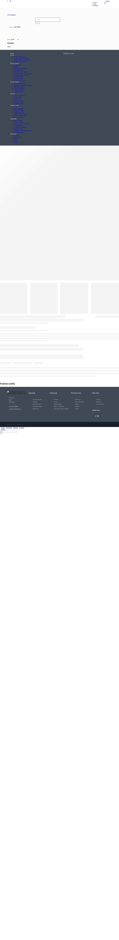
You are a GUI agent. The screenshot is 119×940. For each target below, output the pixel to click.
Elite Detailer (18, 137)
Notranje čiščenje (14, 82)
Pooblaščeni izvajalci (68, 53)
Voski (15, 107)
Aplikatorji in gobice (20, 127)
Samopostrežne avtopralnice (22, 60)
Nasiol (16, 139)
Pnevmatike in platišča (20, 68)
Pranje (16, 67)
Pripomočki (13, 119)
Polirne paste (17, 97)
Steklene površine (19, 88)
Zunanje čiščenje (14, 63)
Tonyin (16, 142)
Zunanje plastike (19, 77)
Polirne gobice (18, 100)
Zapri (8, 46)
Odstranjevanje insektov (21, 72)
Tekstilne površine (19, 87)
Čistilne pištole (18, 125)
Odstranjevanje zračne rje (21, 75)
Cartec (16, 140)
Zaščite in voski (14, 105)
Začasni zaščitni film (20, 115)
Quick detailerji (18, 109)
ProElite (16, 135)
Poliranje (12, 93)
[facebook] (8, 1)
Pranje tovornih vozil (20, 62)
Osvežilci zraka (18, 92)
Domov (12, 53)
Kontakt (95, 5)
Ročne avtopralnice (19, 57)
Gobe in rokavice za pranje (22, 124)
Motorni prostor (18, 78)
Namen (12, 55)
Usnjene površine (19, 90)
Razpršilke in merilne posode (22, 130)
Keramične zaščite (19, 110)
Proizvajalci (13, 134)
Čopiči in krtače (18, 122)
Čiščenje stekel (18, 70)
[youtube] (11, 1)
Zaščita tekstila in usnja (21, 114)
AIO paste (17, 98)
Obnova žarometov (19, 95)
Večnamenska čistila (20, 80)
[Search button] (37, 23)
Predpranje (17, 65)
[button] (0, 435)
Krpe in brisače (18, 120)
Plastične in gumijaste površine (23, 85)
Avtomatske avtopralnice (21, 58)
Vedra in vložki (18, 129)
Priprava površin (19, 102)
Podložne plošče (19, 103)
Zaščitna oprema (19, 132)
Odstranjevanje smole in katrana (23, 73)
